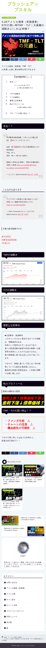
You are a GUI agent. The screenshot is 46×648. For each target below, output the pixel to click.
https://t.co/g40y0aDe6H (15, 205)
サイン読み (10, 600)
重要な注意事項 (16, 100)
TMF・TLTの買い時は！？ (20, 113)
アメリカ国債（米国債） (9, 17)
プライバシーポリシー (15, 611)
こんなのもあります (23, 85)
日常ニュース (11, 617)
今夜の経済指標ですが (26, 88)
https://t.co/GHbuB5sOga (26, 165)
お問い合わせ (11, 582)
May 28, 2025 (23, 214)
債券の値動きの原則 (25, 107)
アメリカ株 (10, 594)
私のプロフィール (17, 104)
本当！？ (13, 82)
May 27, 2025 (32, 174)
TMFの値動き (15, 94)
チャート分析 (11, 605)
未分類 (9, 622)
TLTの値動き (15, 97)
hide (29, 77)
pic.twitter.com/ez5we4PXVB (17, 168)
